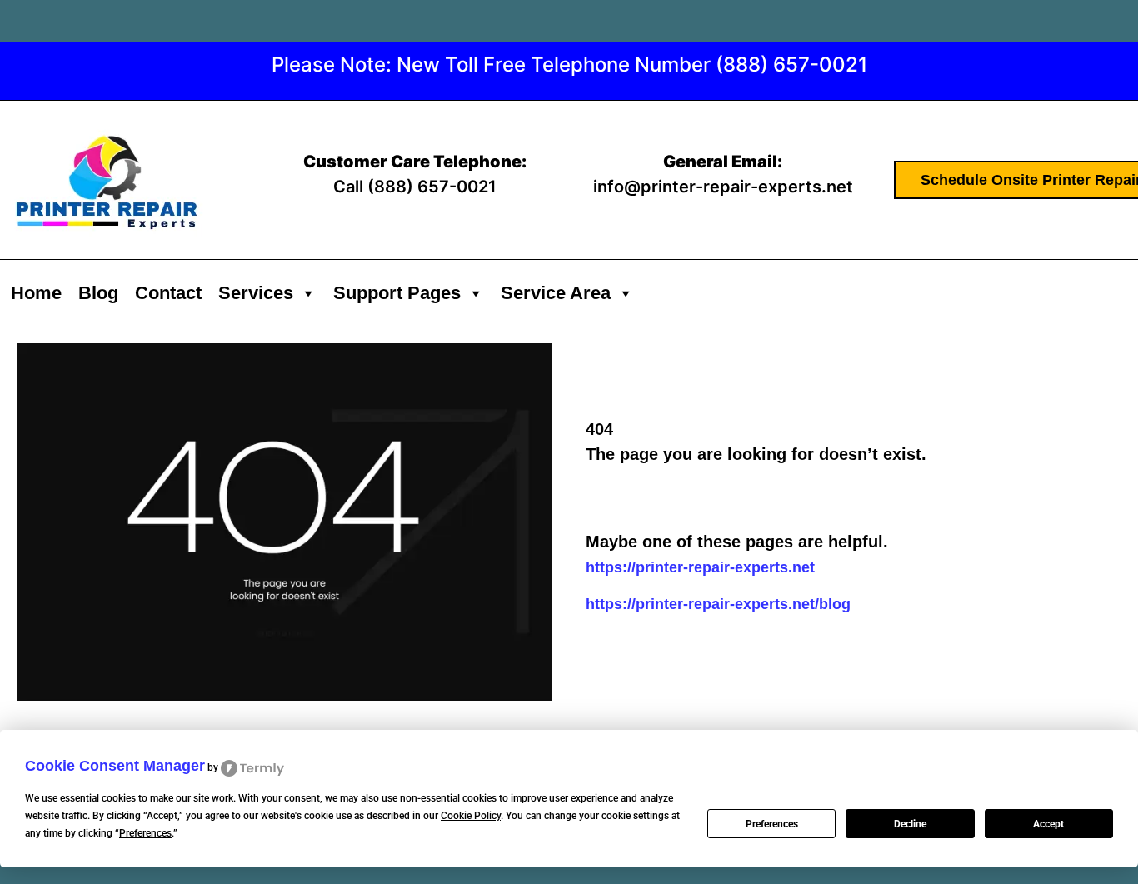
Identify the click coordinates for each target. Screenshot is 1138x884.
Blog (98, 292)
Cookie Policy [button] (471, 816)
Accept (1048, 824)
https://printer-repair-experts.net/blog (718, 604)
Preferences (772, 824)
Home (36, 292)
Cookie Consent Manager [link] (115, 765)
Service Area (556, 292)
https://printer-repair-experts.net (700, 567)
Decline (910, 824)
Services (255, 292)
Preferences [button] (145, 833)
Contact (168, 292)
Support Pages (397, 292)
